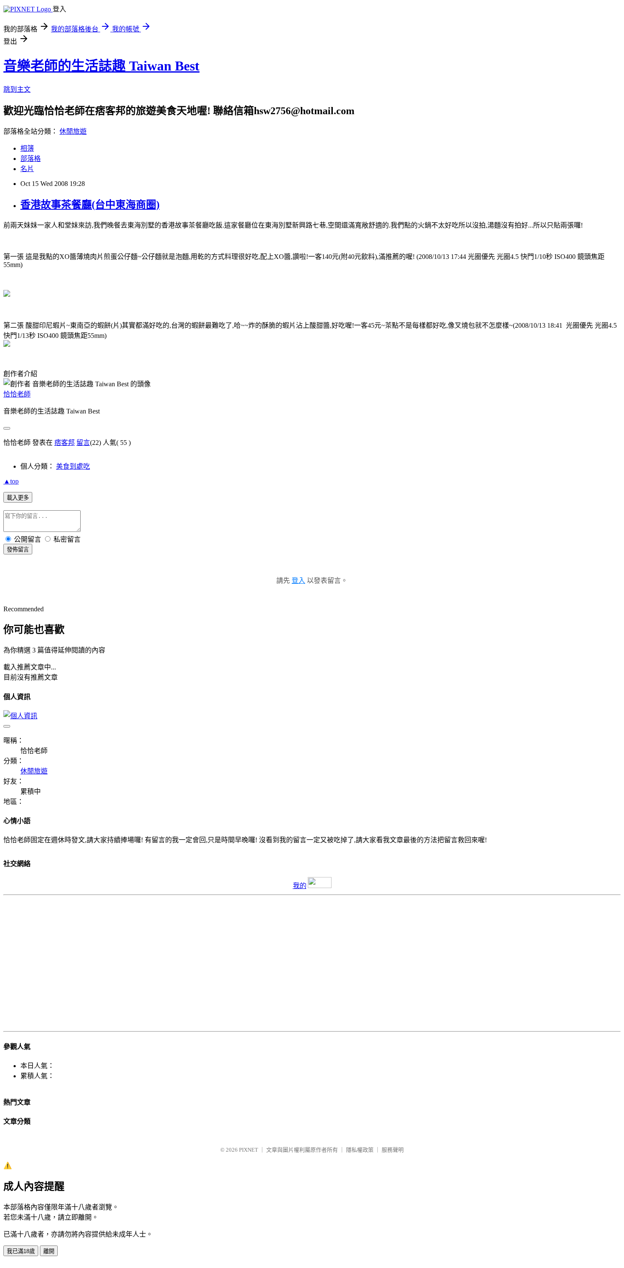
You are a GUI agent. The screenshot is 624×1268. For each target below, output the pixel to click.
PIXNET (248, 1150)
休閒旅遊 (73, 131)
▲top (11, 481)
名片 (27, 168)
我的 (299, 885)
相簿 (27, 148)
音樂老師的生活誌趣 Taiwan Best (101, 65)
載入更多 (18, 498)
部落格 (30, 158)
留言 (83, 442)
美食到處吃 (73, 466)
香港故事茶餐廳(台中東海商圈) (90, 204)
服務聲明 (393, 1150)
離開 (48, 1251)
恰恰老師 (17, 394)
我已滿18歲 (21, 1251)
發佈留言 (18, 549)
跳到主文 (17, 89)
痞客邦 (64, 442)
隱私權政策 (360, 1150)
